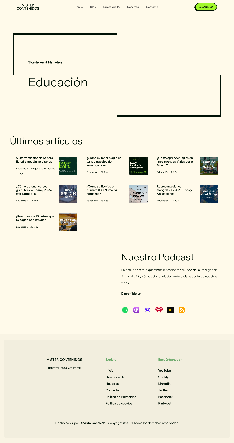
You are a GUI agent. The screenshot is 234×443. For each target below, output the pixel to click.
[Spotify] (127, 310)
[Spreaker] (172, 310)
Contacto (152, 7)
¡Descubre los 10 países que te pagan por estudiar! (35, 218)
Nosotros (133, 7)
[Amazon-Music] (149, 310)
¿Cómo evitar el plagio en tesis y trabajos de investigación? (103, 161)
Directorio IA (111, 7)
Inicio (79, 7)
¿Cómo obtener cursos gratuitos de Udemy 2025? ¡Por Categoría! (34, 190)
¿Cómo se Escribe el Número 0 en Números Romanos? (101, 190)
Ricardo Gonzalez (92, 423)
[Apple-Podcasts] (138, 310)
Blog (93, 7)
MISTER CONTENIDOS (28, 7)
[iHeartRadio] (161, 310)
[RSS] (183, 310)
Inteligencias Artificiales (42, 168)
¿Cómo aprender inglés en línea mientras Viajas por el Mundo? (175, 161)
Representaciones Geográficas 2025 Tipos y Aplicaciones (174, 190)
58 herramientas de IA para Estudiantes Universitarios (34, 159)
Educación (22, 168)
